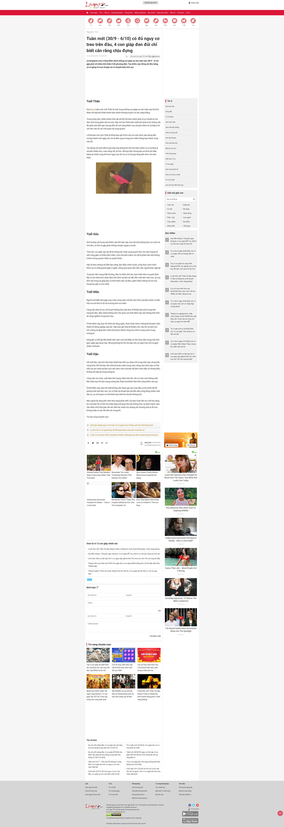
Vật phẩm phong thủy (139, 791)
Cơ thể (169, 209)
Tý (91, 25)
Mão (118, 25)
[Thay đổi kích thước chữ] (126, 56)
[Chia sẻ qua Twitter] (93, 443)
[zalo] (97, 443)
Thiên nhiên (171, 213)
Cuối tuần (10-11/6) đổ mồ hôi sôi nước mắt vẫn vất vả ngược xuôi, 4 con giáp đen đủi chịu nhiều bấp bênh (143, 771)
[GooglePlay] (190, 816)
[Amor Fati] (141, 443)
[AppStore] (190, 823)
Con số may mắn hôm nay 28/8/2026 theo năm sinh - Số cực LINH (122, 667)
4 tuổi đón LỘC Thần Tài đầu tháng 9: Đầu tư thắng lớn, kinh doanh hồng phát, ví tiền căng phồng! (124, 549)
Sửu (100, 25)
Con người (187, 217)
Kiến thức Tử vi (171, 159)
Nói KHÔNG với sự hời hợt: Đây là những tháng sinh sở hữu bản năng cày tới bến (123, 694)
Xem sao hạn (170, 106)
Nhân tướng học (140, 13)
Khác (188, 13)
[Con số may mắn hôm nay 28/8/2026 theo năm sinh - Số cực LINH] (123, 655)
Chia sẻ (192, 445)
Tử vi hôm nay (160, 787)
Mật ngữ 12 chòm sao (163, 791)
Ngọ (146, 25)
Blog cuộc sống (162, 13)
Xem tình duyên (171, 138)
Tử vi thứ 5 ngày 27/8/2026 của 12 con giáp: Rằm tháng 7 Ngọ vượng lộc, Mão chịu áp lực (183, 344)
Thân (165, 25)
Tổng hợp (186, 226)
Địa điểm (186, 222)
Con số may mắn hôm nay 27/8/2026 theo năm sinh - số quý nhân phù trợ (148, 667)
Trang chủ (90, 32)
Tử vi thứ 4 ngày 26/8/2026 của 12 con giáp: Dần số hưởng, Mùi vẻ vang (183, 253)
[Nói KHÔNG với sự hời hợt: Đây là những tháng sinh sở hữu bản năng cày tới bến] (123, 681)
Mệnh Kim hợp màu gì (139, 798)
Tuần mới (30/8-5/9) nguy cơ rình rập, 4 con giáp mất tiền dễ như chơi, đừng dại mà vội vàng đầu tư (142, 754)
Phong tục (180, 13)
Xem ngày (93, 13)
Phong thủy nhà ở (138, 794)
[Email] (102, 443)
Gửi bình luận (155, 636)
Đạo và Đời (151, 13)
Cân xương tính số (172, 169)
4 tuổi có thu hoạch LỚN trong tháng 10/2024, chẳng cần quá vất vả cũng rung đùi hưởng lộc (124, 435)
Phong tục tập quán (185, 787)
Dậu (174, 25)
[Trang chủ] (87, 12)
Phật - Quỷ (171, 217)
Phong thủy (129, 13)
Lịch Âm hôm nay (91, 791)
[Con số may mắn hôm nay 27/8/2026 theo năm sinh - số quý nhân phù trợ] (149, 655)
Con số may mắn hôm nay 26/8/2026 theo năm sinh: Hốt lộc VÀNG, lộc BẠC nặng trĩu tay (183, 291)
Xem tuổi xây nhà (171, 143)
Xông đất (169, 111)
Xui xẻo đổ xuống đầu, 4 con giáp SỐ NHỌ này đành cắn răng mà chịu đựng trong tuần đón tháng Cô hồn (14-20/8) (105, 754)
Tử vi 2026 (112, 787)
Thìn (128, 25)
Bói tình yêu (159, 794)
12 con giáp (170, 164)
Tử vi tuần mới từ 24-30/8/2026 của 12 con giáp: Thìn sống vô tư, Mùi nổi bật (183, 331)
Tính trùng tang (171, 153)
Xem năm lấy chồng (172, 127)
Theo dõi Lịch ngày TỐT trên (139, 56)
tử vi (93, 109)
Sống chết (171, 226)
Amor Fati (148, 442)
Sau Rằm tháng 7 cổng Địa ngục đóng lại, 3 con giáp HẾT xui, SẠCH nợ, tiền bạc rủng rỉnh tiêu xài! (124, 554)
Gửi (159, 611)
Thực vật (170, 205)
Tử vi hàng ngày (114, 791)
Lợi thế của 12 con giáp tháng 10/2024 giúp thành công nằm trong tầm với (117, 430)
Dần (109, 25)
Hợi (193, 25)
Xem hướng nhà (137, 787)
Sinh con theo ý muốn (173, 174)
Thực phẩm (171, 222)
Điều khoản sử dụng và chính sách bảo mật (126, 823)
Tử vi (101, 13)
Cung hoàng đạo (117, 13)
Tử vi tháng (169, 117)
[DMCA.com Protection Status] (113, 816)
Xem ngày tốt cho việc (92, 794)
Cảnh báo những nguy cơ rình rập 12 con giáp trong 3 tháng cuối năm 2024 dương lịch (121, 425)
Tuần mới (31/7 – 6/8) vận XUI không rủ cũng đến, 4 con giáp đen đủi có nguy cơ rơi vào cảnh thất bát (104, 764)
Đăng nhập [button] (195, 3)
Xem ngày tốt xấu (91, 787)
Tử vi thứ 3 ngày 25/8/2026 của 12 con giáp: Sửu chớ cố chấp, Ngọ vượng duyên (183, 303)
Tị (137, 25)
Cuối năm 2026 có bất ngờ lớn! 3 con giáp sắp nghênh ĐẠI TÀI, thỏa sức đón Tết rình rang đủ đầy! (124, 559)
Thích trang (172, 445)
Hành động (187, 213)
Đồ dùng (186, 209)
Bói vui (107, 13)
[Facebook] (189, 806)
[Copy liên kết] (106, 443)
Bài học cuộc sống (185, 791)
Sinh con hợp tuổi (171, 132)
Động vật (186, 205)
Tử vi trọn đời (170, 180)
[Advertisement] (119, 83)
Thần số (172, 13)
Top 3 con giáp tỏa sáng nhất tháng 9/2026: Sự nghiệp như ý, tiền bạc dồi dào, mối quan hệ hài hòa (183, 266)
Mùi (156, 25)
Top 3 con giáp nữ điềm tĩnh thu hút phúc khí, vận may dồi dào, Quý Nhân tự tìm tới (98, 667)
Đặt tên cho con (171, 148)
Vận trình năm (170, 122)
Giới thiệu (109, 823)
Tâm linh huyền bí (185, 794)
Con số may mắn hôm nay (174, 185)
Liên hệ (143, 823)
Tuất (183, 25)
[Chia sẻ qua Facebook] (88, 443)
